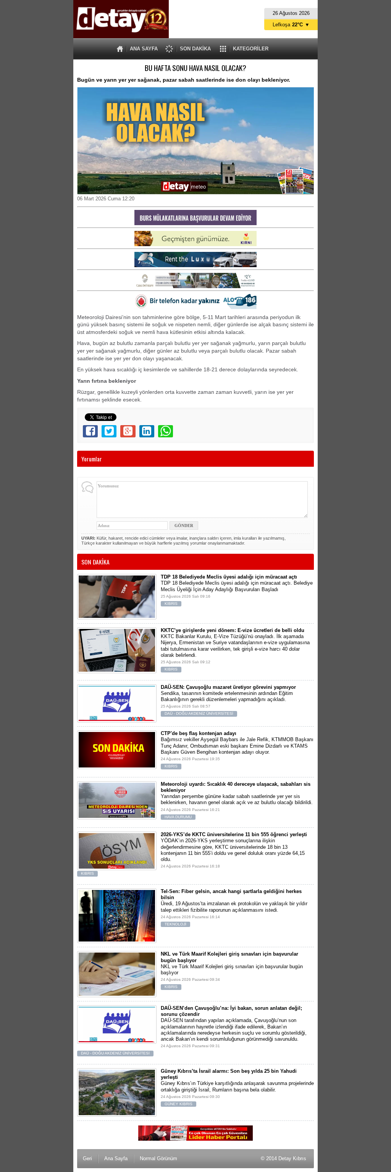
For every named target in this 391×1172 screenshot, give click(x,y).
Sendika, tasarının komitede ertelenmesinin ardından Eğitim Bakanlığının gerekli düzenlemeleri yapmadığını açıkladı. (228, 700)
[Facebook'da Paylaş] (90, 431)
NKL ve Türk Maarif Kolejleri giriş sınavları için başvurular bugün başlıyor (232, 970)
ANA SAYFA (144, 49)
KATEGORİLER (250, 49)
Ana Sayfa (116, 1158)
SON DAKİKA (195, 49)
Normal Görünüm (158, 1158)
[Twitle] (109, 431)
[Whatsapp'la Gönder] (165, 431)
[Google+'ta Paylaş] (127, 431)
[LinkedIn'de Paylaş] (146, 431)
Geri (87, 1158)
